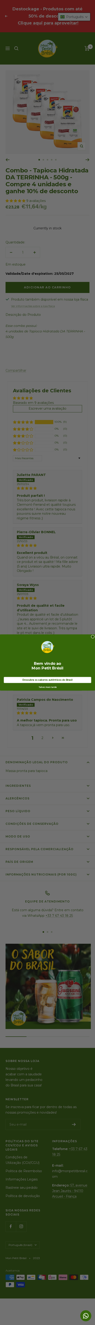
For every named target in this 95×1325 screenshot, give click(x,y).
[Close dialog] (92, 636)
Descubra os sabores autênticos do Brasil (47, 680)
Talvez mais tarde (47, 687)
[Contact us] (85, 1315)
